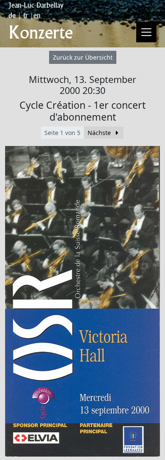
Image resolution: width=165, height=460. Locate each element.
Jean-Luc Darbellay (35, 5)
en (37, 15)
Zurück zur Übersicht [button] (83, 57)
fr (25, 15)
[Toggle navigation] (146, 32)
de (12, 15)
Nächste (100, 133)
